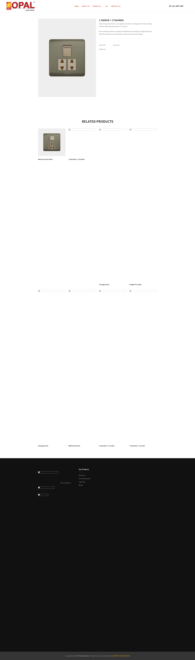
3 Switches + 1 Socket (106, 446)
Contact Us (116, 6)
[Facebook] (113, 49)
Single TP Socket (135, 284)
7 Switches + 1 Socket (137, 446)
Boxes (81, 485)
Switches (82, 475)
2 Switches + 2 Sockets (77, 159)
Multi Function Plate (45, 159)
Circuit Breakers (85, 479)
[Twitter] (117, 49)
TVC (106, 6)
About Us (86, 6)
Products (97, 6)
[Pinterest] (125, 49)
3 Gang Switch (104, 284)
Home (76, 6)
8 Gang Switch (43, 446)
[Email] (129, 49)
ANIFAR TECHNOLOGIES (121, 656)
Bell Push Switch (74, 446)
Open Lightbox (67, 58)
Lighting (82, 482)
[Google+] (121, 49)
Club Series (116, 45)
